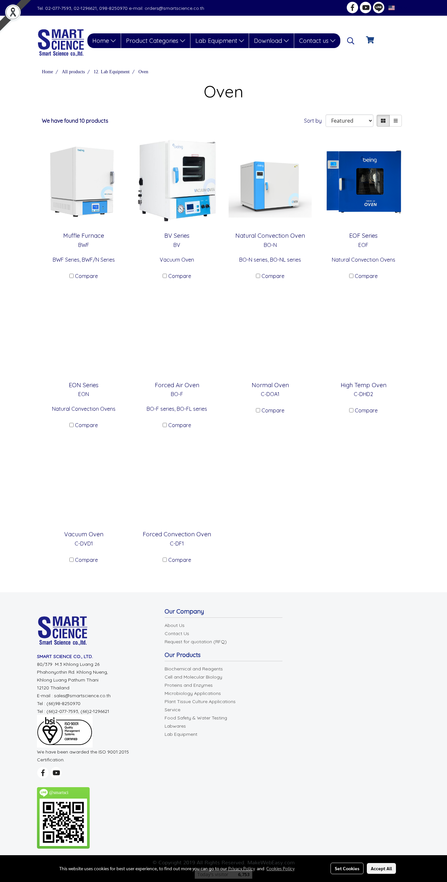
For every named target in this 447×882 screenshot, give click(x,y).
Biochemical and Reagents (194, 669)
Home (101, 40)
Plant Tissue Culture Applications (200, 701)
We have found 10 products (75, 120)
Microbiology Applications (193, 693)
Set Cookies (347, 868)
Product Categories (153, 40)
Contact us (314, 40)
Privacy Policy (241, 868)
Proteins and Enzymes (189, 685)
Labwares (175, 726)
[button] (351, 41)
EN (399, 7)
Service (172, 710)
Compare (86, 276)
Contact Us (177, 633)
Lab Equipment (217, 40)
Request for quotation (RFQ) (196, 642)
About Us (175, 625)
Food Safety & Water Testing (196, 718)
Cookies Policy (280, 868)
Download (269, 40)
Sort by (315, 120)
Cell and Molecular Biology (193, 677)
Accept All (381, 868)
